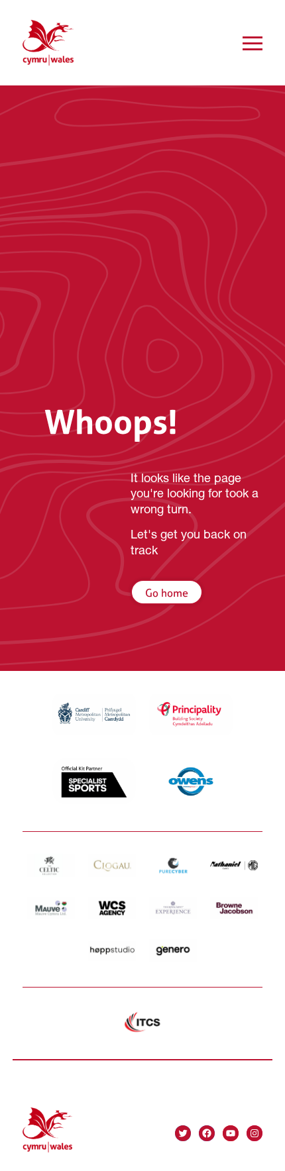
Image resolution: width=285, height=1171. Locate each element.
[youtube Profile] (231, 1133)
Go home (166, 593)
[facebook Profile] (207, 1133)
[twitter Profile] (183, 1133)
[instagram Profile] (254, 1133)
